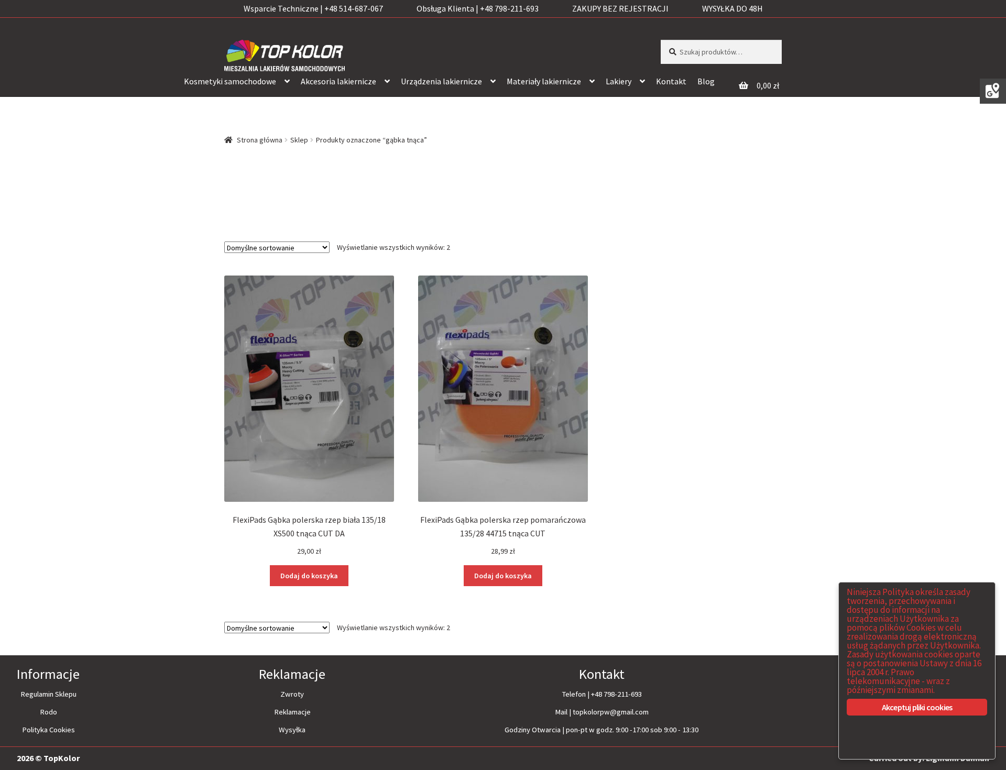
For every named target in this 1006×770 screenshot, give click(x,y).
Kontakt (671, 81)
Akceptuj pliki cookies (917, 707)
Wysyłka (292, 729)
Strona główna (259, 140)
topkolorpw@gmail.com (611, 712)
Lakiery (618, 81)
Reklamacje (292, 712)
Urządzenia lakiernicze (441, 81)
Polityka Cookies (48, 729)
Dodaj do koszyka (309, 575)
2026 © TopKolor (48, 758)
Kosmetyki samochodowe (230, 81)
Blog (706, 81)
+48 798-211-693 (616, 694)
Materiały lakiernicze (544, 81)
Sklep (299, 140)
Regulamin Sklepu (48, 694)
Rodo (48, 712)
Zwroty (292, 694)
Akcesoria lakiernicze (338, 81)
